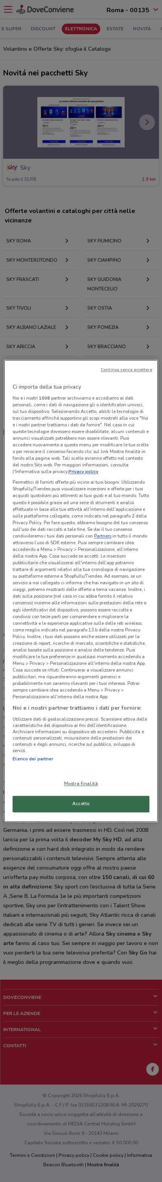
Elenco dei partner (33, 759)
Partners (102, 536)
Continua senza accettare (126, 370)
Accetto (81, 804)
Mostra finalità (81, 784)
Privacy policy (83, 472)
